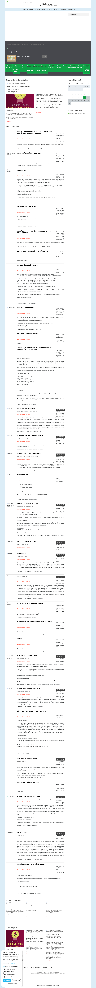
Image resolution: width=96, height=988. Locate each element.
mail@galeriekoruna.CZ (22, 325)
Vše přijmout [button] (7, 980)
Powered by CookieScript (12, 985)
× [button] (20, 951)
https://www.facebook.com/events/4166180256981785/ (29, 291)
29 (84, 100)
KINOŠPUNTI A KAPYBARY (26, 408)
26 (75, 100)
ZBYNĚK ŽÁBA (29, 906)
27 (78, 100)
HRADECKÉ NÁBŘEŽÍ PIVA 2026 (27, 265)
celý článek (9, 121)
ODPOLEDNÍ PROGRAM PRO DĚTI (28, 503)
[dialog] (11, 968)
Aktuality (12, 23)
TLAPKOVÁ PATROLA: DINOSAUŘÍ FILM (30, 436)
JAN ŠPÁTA (9, 906)
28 (81, 100)
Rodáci (12, 19)
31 (69, 103)
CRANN (19, 638)
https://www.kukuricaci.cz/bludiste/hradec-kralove (31, 885)
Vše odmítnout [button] (16, 980)
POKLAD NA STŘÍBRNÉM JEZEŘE (28, 782)
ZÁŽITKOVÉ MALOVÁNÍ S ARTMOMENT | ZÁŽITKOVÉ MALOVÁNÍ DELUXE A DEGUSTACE (34, 348)
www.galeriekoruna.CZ (21, 326)
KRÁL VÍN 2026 (9, 110)
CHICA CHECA (22, 576)
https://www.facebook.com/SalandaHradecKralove (29, 614)
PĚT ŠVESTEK (22, 553)
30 (88, 100)
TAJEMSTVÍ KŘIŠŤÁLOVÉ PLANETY (29, 453)
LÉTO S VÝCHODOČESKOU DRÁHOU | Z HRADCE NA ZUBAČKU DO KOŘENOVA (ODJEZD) (34, 132)
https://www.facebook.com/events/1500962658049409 (33, 224)
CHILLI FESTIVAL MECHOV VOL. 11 (28, 206)
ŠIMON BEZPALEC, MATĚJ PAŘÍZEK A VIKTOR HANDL (35, 621)
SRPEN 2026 (79, 83)
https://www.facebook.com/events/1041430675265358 (35, 746)
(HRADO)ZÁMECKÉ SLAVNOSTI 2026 (29, 153)
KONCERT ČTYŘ (22, 474)
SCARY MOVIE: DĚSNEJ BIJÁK (27, 758)
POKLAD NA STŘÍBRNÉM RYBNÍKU (28, 334)
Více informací (12, 963)
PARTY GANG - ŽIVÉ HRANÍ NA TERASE (30, 603)
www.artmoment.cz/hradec (23, 358)
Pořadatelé (13, 32)
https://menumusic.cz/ (36, 744)
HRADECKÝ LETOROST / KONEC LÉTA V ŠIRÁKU (18, 86)
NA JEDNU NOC (22, 832)
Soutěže (12, 28)
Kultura (12, 15)
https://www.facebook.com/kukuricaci (28, 886)
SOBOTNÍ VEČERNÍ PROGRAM (27, 655)
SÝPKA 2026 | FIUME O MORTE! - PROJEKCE (31, 711)
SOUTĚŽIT (45, 56)
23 (88, 97)
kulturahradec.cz (47, 985)
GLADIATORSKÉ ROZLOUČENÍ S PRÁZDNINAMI (32, 251)
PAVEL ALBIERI (50, 906)
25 (72, 100)
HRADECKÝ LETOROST (23, 57)
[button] (12, 983)
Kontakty (12, 36)
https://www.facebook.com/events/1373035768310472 (35, 494)
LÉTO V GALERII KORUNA (25, 307)
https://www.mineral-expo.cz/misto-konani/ (45, 197)
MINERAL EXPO (22, 170)
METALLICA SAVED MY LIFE (26, 541)
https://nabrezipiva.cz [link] (55, 294)
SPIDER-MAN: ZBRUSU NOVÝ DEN (28, 688)
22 (84, 97)
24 (69, 100)
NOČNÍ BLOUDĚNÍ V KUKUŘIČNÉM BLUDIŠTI (32, 864)
